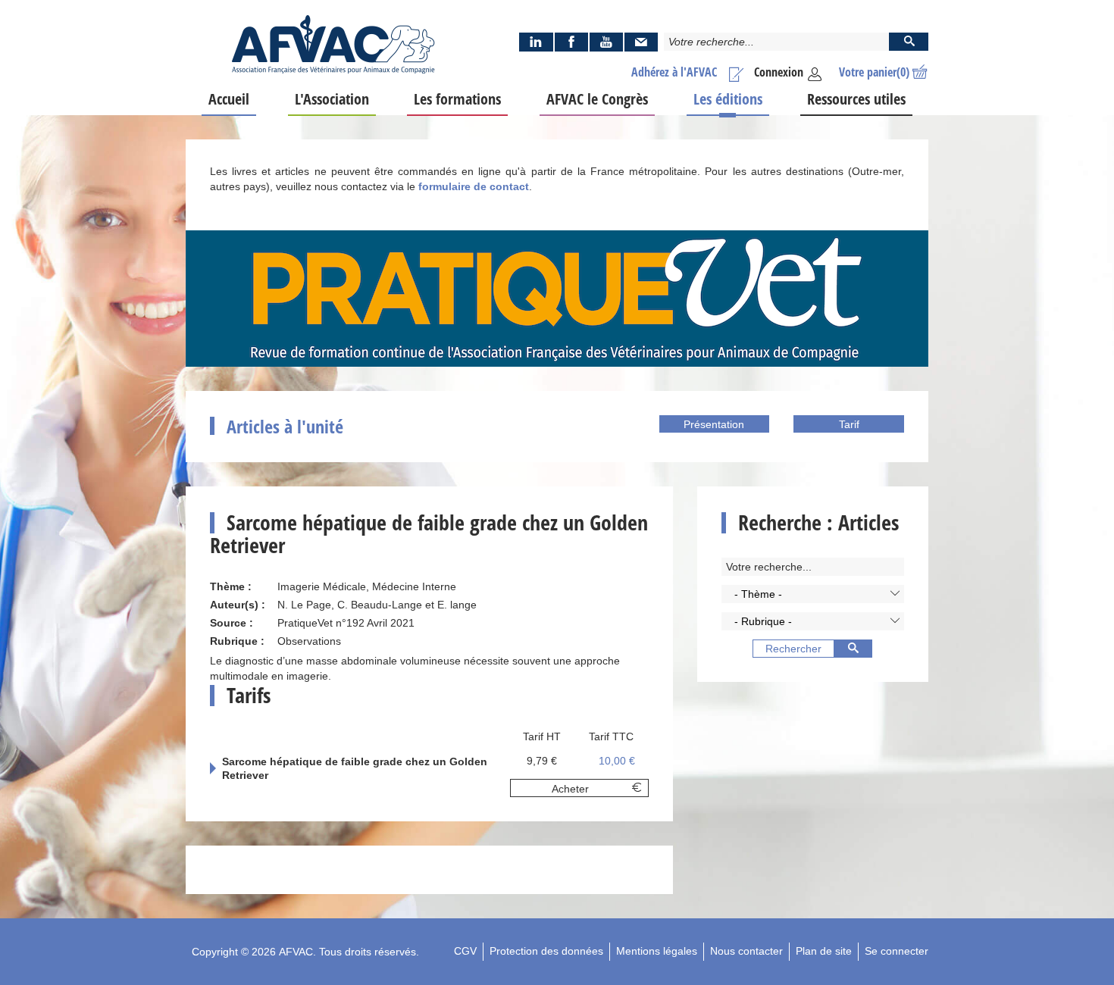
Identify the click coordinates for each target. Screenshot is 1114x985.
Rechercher (793, 649)
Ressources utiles (856, 99)
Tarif (849, 424)
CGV (465, 951)
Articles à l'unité (285, 426)
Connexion (778, 72)
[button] (812, 594)
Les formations (457, 99)
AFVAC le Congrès (597, 99)
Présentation (714, 424)
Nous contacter (746, 951)
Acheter (570, 789)
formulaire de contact (473, 186)
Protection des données (546, 951)
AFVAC (296, 952)
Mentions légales (656, 951)
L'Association (332, 99)
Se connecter (896, 951)
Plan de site (824, 951)
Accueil (228, 99)
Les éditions (727, 99)
